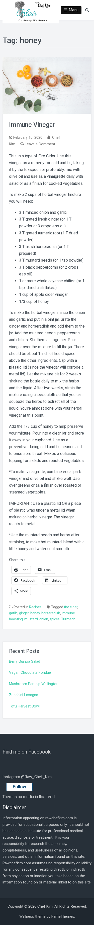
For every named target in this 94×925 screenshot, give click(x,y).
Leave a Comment (40, 144)
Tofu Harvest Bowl (24, 706)
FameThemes (62, 916)
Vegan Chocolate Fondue (30, 672)
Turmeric (68, 619)
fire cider (70, 607)
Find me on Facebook (27, 752)
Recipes (35, 607)
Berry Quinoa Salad (24, 661)
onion (43, 619)
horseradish (50, 613)
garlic (13, 613)
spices (55, 619)
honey (35, 613)
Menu (73, 10)
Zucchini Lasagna (23, 695)
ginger (24, 613)
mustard (31, 619)
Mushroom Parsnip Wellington (33, 684)
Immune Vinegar (32, 124)
